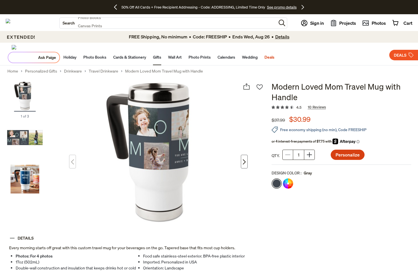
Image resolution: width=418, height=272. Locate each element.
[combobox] (168, 23)
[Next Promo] (302, 7)
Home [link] (12, 71)
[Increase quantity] (309, 155)
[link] (341, 107)
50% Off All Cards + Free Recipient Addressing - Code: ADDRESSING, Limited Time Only (193, 7)
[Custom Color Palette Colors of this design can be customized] (288, 183)
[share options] (246, 86)
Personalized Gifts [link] (41, 71)
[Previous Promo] (117, 7)
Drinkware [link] (73, 71)
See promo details (282, 7)
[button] (282, 23)
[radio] (277, 183)
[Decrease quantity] (288, 155)
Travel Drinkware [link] (103, 71)
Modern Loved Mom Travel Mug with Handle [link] (164, 71)
